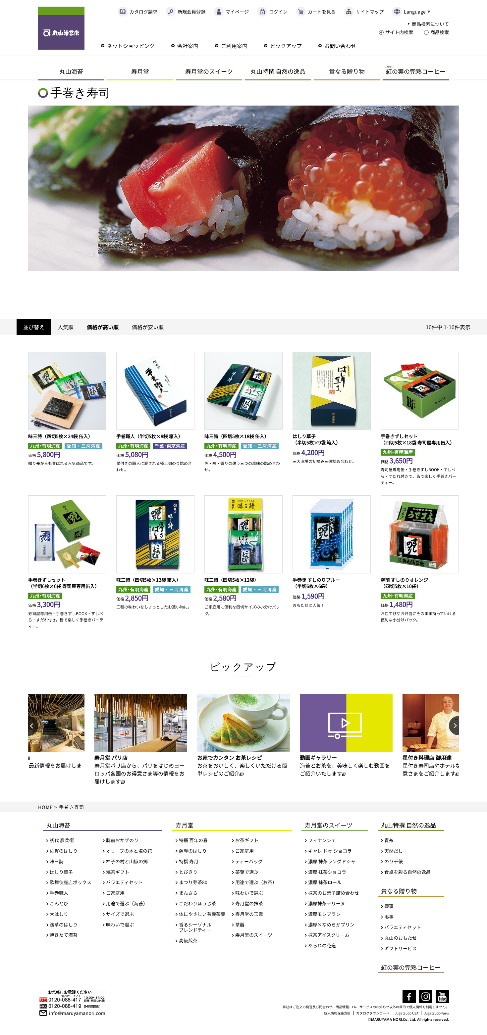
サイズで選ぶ (120, 914)
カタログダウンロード (372, 1013)
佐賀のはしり (64, 851)
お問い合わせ (340, 46)
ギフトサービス (400, 948)
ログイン (278, 11)
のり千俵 (393, 861)
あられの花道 (322, 945)
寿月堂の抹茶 (249, 903)
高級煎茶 (188, 940)
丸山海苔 (71, 71)
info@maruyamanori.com (77, 1012)
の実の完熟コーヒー (415, 70)
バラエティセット (124, 882)
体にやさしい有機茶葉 (202, 914)
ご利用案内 (234, 46)
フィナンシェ (322, 840)
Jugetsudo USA (406, 1013)
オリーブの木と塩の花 (129, 851)
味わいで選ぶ (120, 924)
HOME (45, 807)
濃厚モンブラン (324, 914)
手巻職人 (59, 893)
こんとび (59, 903)
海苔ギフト (117, 872)
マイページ (237, 11)
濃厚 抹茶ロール (325, 882)
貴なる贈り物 (347, 71)
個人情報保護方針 (337, 1013)
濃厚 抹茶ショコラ (327, 872)
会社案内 (187, 46)
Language (415, 11)
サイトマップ (370, 11)
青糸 (389, 840)
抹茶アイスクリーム (329, 935)
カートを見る (322, 11)
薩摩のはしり (193, 851)
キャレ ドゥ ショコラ (330, 851)
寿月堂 (140, 71)
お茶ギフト (246, 840)
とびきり (188, 872)
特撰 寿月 (188, 861)
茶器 (239, 924)
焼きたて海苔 (64, 935)
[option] (140, 739)
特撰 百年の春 (193, 840)
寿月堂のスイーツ (209, 71)
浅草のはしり (64, 924)
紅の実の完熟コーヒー (411, 967)
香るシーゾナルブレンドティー (195, 927)
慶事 (389, 906)
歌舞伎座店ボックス (70, 882)
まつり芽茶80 (193, 882)
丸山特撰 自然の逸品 (277, 71)
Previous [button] (33, 726)
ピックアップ (286, 46)
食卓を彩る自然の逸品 (407, 872)
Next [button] (454, 726)
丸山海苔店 (61, 28)
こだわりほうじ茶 (197, 903)
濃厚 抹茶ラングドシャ (331, 861)
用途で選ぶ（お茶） (256, 882)
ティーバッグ (249, 861)
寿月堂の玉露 (249, 914)
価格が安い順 (148, 327)
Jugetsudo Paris (436, 1013)
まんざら (188, 893)
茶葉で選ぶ (246, 872)
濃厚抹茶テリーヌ (326, 903)
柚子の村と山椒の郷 (127, 861)
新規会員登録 (191, 11)
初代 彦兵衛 (62, 840)
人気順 (66, 327)
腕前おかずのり (122, 840)
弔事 (389, 917)
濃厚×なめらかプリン (331, 924)
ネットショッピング (131, 46)
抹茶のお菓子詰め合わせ (333, 893)
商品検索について (430, 24)
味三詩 (57, 861)
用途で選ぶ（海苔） (127, 903)
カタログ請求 (143, 11)
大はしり (59, 914)
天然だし (393, 851)
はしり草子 (61, 872)
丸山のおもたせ (400, 938)
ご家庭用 (115, 893)
